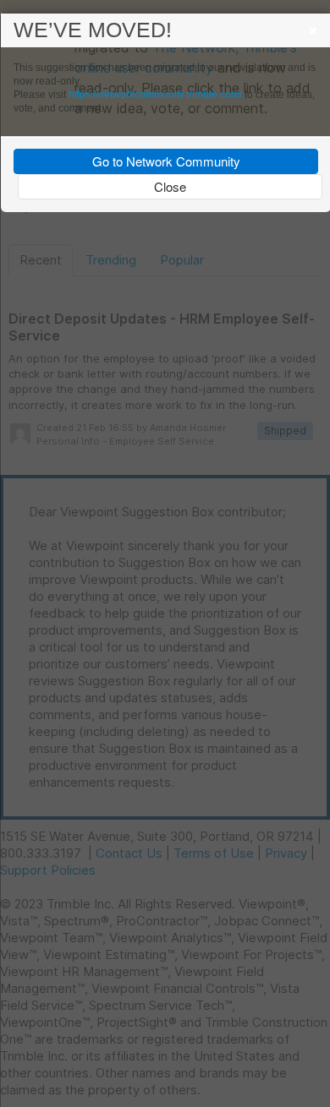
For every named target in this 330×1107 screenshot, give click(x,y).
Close (170, 186)
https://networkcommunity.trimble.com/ (155, 95)
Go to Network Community (166, 161)
